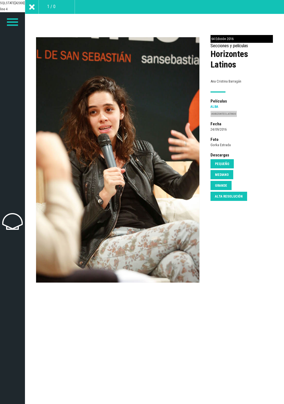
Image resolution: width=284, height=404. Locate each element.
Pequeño (222, 164)
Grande (221, 186)
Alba (214, 107)
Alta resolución (229, 196)
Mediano (222, 175)
